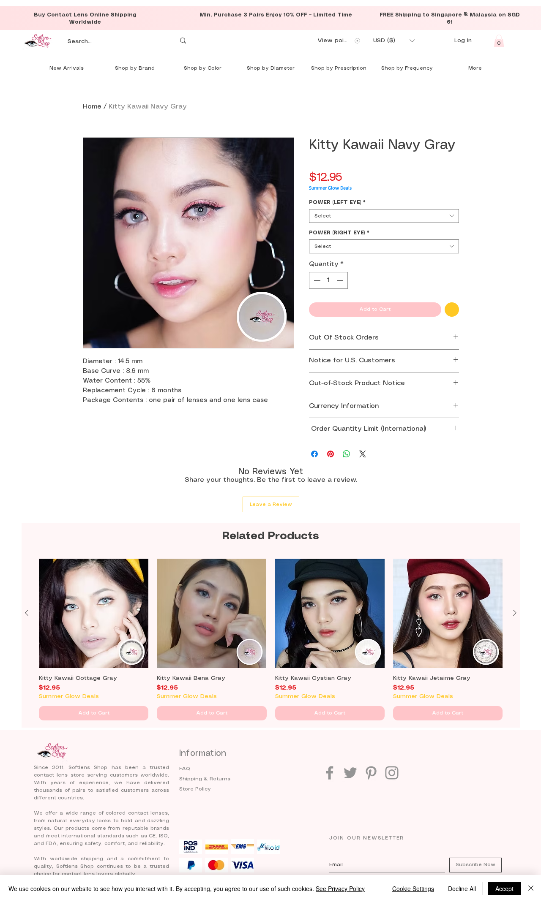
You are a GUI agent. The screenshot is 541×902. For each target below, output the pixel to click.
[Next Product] (515, 613)
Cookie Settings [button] (413, 888)
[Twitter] (350, 773)
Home (92, 106)
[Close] (531, 888)
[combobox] (384, 216)
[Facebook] (330, 773)
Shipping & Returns (204, 779)
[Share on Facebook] (314, 454)
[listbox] (394, 40)
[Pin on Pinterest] (330, 454)
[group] (271, 639)
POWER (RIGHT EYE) (339, 233)
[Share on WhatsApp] (347, 454)
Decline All (462, 888)
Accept (504, 888)
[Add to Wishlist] (452, 309)
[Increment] (341, 280)
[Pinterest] (371, 773)
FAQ (184, 768)
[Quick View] (93, 613)
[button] (394, 40)
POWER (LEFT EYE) (337, 202)
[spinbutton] (328, 280)
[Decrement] (316, 280)
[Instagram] (392, 773)
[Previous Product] (27, 613)
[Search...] (183, 40)
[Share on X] (363, 454)
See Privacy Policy (340, 888)
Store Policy (195, 789)
